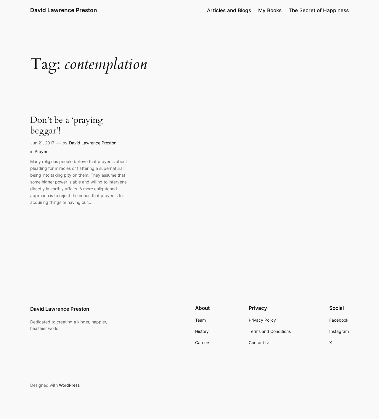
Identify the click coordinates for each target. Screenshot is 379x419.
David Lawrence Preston (63, 10)
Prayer (41, 151)
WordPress (69, 385)
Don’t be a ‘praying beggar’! (66, 125)
